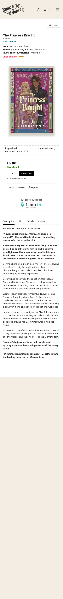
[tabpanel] (31, 299)
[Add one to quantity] (16, 173)
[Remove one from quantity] (8, 173)
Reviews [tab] (42, 221)
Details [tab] (30, 221)
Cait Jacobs (9, 41)
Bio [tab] (20, 221)
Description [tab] (9, 221)
